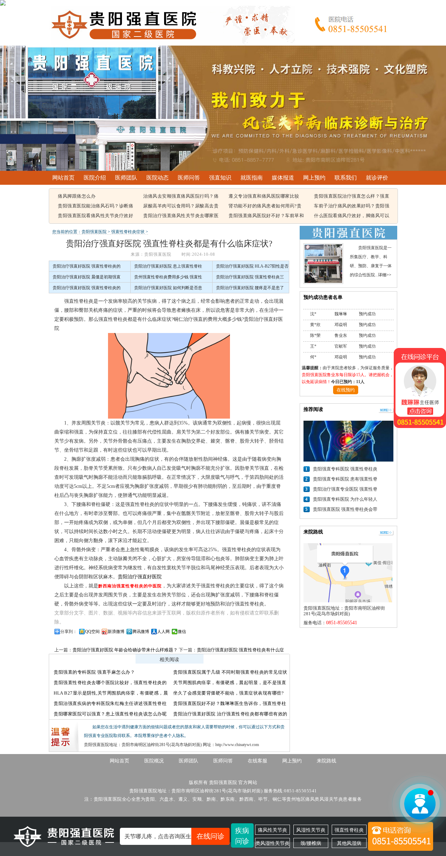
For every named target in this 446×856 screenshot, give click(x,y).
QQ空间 (92, 631)
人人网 (163, 631)
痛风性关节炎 (272, 830)
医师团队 (126, 178)
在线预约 (346, 390)
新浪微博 (116, 631)
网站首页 (63, 178)
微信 (182, 631)
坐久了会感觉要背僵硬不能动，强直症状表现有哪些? (228, 693)
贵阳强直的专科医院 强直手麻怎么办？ (94, 672)
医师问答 (189, 178)
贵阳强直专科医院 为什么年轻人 (345, 499)
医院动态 (157, 178)
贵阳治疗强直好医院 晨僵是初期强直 (87, 277)
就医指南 (251, 178)
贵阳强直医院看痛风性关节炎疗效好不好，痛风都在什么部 (95, 216)
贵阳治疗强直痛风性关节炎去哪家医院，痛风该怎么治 (180, 216)
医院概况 (154, 760)
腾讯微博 (140, 631)
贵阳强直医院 (94, 231)
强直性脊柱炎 (349, 830)
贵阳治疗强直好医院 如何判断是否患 (168, 287)
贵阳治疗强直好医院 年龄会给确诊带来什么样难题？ (125, 649)
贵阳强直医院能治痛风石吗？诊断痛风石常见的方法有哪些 (95, 206)
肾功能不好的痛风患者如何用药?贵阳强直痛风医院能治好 (265, 206)
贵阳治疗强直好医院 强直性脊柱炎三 (250, 277)
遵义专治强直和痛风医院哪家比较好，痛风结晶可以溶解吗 (264, 196)
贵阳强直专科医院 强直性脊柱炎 (345, 468)
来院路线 (326, 760)
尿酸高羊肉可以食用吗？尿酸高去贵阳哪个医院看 (180, 206)
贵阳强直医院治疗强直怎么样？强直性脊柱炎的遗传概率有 (351, 196)
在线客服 (257, 760)
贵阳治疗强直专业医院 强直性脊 (345, 489)
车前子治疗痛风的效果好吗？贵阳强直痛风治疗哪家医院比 (351, 206)
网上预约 (314, 178)
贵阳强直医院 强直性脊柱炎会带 (345, 509)
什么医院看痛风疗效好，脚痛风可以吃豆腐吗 (351, 216)
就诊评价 (377, 178)
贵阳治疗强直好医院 (140, 576)
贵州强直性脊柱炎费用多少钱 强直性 (168, 277)
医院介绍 (95, 178)
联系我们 (345, 178)
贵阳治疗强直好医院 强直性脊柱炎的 (87, 266)
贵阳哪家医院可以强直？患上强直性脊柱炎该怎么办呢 (110, 713)
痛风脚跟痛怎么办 (76, 196)
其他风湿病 (349, 843)
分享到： (68, 631)
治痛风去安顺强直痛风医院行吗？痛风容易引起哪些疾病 (180, 196)
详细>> (384, 274)
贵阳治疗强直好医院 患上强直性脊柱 (168, 266)
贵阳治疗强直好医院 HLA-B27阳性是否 (252, 266)
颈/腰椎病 (310, 843)
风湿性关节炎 (310, 830)
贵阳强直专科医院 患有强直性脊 (345, 479)
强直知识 (220, 178)
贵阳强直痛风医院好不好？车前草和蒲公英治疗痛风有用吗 (266, 216)
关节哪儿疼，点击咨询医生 (174, 836)
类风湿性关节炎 (272, 843)
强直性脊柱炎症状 (128, 231)
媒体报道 (283, 178)
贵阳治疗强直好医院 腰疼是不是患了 (250, 287)
